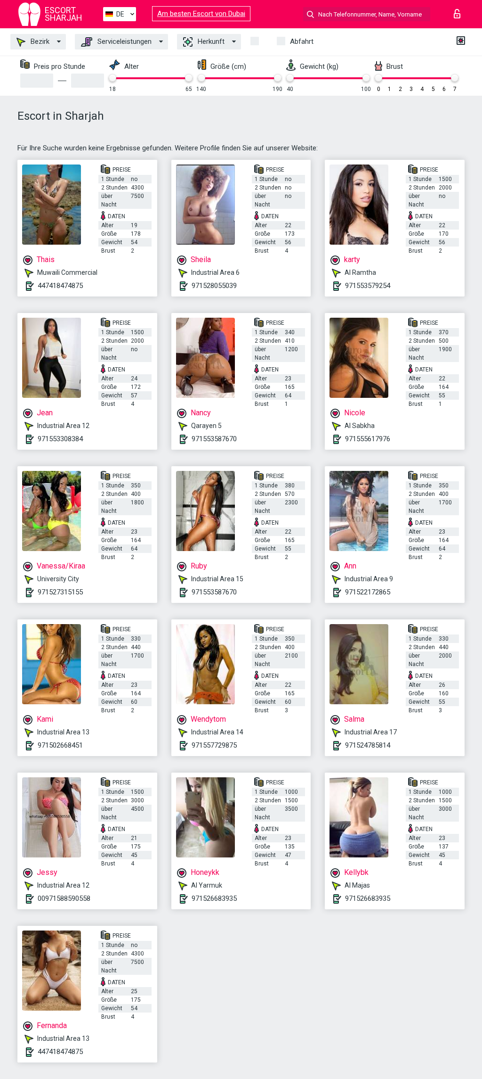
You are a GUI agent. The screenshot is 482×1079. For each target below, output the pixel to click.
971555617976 (367, 439)
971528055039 (214, 285)
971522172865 (367, 592)
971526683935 (214, 898)
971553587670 (214, 439)
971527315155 (60, 592)
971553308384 (60, 439)
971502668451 (60, 745)
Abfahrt (301, 41)
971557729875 (214, 745)
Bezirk (39, 41)
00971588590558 (64, 898)
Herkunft (210, 41)
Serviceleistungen (124, 41)
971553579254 (367, 285)
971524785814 (367, 745)
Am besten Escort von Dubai (201, 13)
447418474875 (60, 285)
